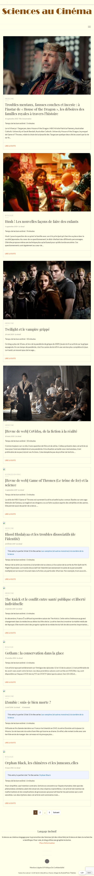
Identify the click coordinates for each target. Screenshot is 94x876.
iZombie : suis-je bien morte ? (28, 702)
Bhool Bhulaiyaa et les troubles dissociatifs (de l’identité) (40, 536)
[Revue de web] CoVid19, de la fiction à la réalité (41, 431)
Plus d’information (47, 843)
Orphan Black (45, 775)
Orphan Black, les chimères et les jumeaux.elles (41, 762)
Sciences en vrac (13, 474)
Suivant (56, 812)
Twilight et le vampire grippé (27, 329)
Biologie (9, 215)
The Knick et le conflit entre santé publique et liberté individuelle (45, 601)
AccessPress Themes (68, 873)
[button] (85, 873)
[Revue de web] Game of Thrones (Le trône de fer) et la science (46, 482)
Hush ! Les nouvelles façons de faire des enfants (41, 221)
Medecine (9, 99)
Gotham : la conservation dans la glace (34, 653)
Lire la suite (10, 146)
